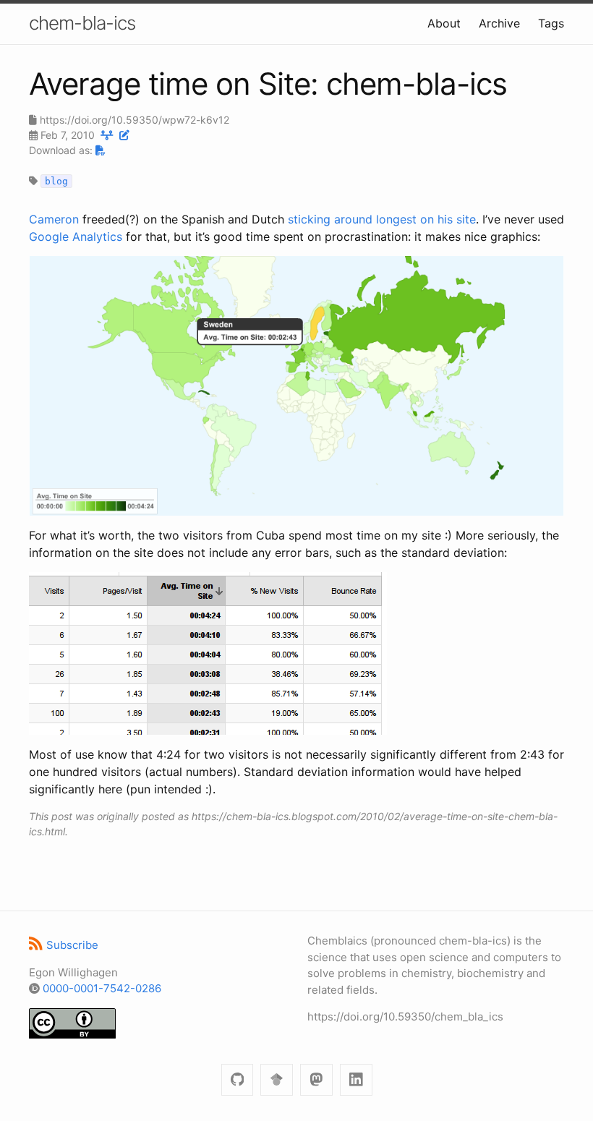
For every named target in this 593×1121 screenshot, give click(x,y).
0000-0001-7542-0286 (102, 988)
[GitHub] (237, 1080)
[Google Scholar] (276, 1080)
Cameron (54, 219)
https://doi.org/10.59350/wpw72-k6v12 (134, 120)
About (444, 23)
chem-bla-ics (82, 23)
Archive (499, 23)
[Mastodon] (316, 1080)
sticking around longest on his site (382, 219)
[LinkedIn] (356, 1080)
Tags (551, 23)
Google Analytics (75, 236)
